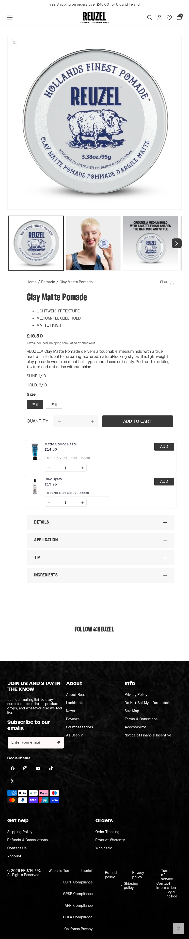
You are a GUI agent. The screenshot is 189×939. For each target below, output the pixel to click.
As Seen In (74, 735)
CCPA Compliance (78, 917)
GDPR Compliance (78, 882)
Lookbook (74, 703)
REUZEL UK (30, 870)
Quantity (37, 421)
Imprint (87, 871)
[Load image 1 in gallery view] (36, 243)
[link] (61, 444)
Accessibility (135, 727)
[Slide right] (177, 243)
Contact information (164, 885)
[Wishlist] (169, 17)
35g (54, 404)
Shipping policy (130, 885)
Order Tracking (107, 832)
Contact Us (17, 848)
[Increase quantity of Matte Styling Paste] (82, 467)
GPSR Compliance (78, 894)
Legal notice (171, 894)
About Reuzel (77, 695)
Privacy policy (137, 875)
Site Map (132, 711)
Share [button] (165, 282)
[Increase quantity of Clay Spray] (82, 502)
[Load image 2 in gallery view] (93, 243)
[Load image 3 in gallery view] (150, 243)
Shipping (55, 343)
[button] (9, 17)
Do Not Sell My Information (147, 703)
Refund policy (110, 875)
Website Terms (61, 871)
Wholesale (103, 848)
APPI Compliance (79, 906)
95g (35, 404)
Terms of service (167, 875)
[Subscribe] (58, 742)
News (70, 711)
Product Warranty (110, 840)
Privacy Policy (136, 695)
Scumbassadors (79, 727)
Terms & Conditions (141, 719)
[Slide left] (12, 243)
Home (32, 282)
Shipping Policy (19, 832)
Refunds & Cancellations (27, 840)
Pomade (48, 282)
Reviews (73, 719)
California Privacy (78, 929)
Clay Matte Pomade (76, 282)
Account (14, 856)
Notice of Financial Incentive (148, 735)
